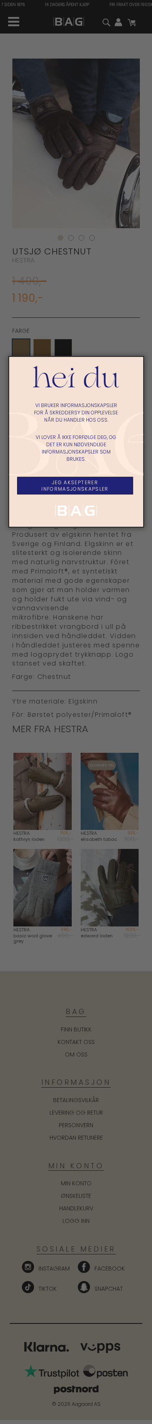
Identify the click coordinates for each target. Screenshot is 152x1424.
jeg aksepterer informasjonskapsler (75, 485)
